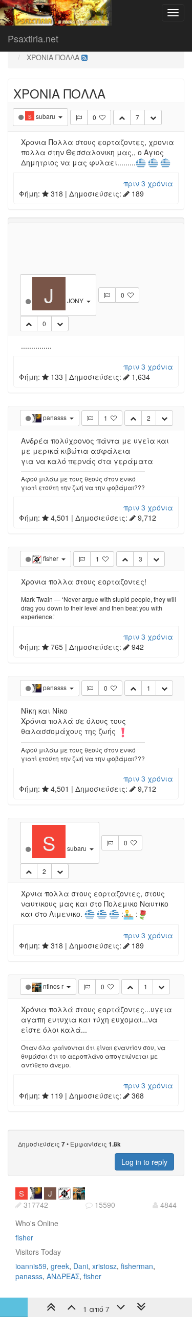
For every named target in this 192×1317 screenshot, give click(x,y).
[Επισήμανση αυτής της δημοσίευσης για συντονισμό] (79, 117)
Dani (80, 1266)
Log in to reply (144, 1162)
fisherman (137, 1266)
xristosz (104, 1266)
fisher (24, 1237)
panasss (28, 1276)
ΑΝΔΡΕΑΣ (63, 1276)
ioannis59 (31, 1266)
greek (60, 1266)
